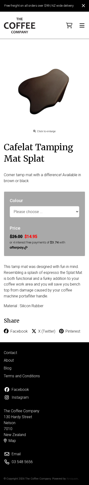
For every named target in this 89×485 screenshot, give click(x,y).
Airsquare (72, 478)
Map (12, 440)
